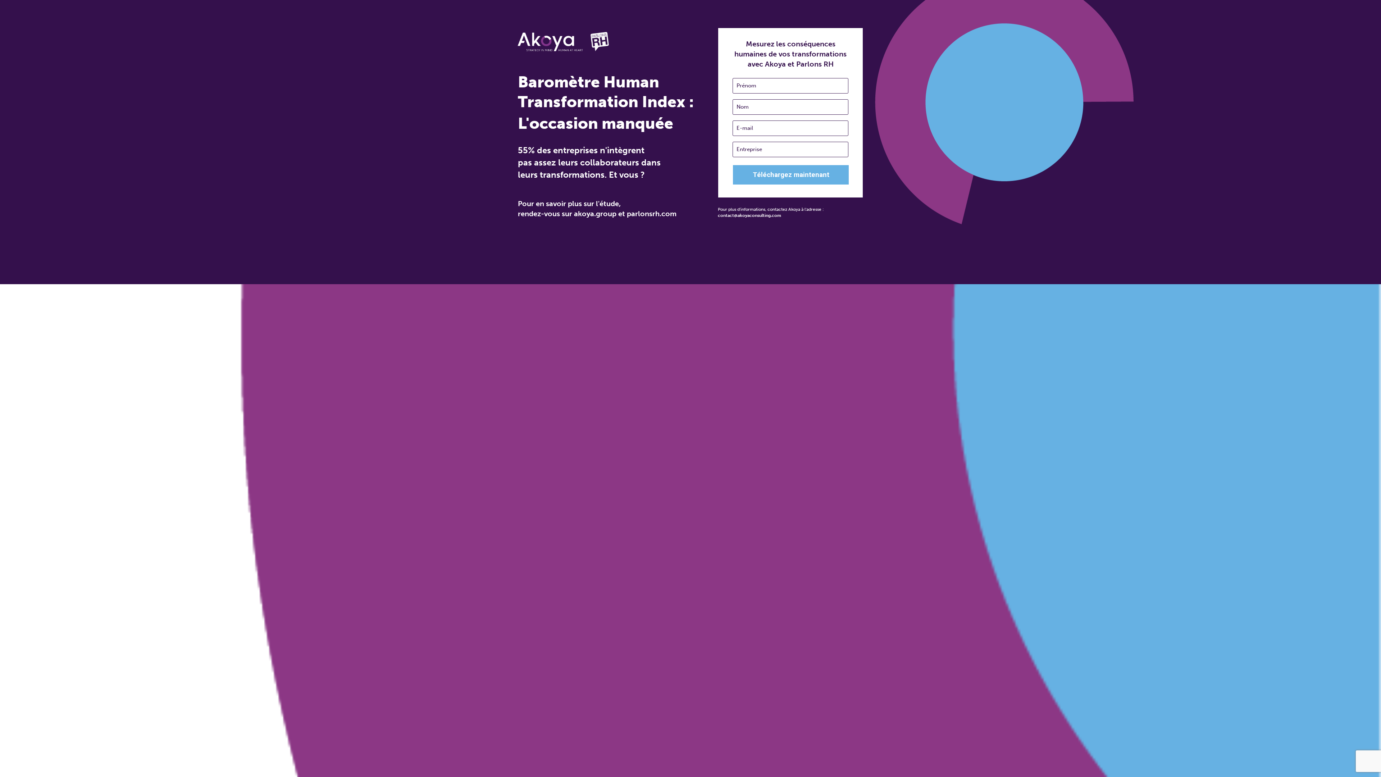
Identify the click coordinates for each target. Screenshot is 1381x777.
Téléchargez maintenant (791, 175)
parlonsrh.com (651, 213)
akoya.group (595, 213)
